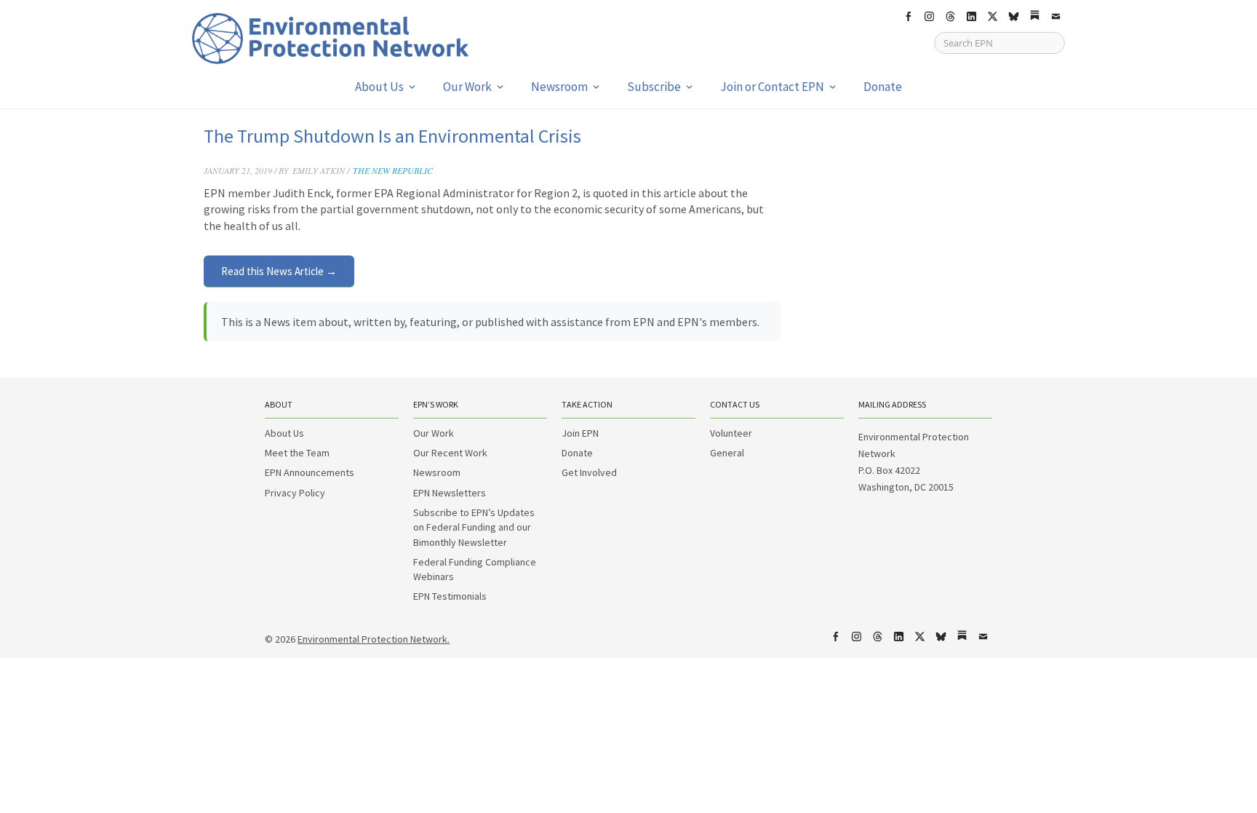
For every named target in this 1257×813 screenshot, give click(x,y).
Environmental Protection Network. (374, 639)
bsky (1013, 17)
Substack (1034, 17)
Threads (950, 17)
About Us (379, 87)
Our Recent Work (450, 452)
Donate (882, 87)
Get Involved (589, 472)
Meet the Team (297, 452)
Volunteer (731, 433)
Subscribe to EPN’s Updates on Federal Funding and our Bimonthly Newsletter (474, 527)
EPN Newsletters (449, 492)
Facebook (908, 17)
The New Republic (393, 170)
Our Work (467, 87)
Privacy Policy (295, 492)
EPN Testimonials (450, 596)
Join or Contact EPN (772, 87)
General (727, 452)
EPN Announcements (309, 472)
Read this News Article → (279, 271)
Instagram (929, 17)
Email (1055, 17)
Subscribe (654, 87)
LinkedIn (971, 17)
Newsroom (559, 87)
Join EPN (580, 433)
